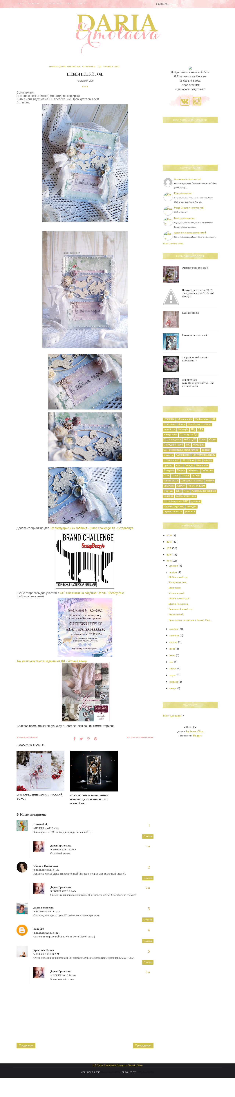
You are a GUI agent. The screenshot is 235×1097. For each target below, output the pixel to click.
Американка (182, 455)
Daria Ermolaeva (110, 1072)
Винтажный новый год (180, 609)
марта (172, 675)
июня (172, 655)
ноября (173, 572)
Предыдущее (143, 1045)
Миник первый (176, 593)
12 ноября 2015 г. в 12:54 (46, 933)
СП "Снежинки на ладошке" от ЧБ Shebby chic (91, 593)
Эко (199, 460)
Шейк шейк (174, 588)
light (178, 491)
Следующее (26, 1045)
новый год (169, 429)
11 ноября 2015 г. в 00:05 (63, 850)
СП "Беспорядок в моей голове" (181, 450)
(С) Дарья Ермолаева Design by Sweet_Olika (117, 1065)
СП (213, 419)
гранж (175, 475)
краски (185, 475)
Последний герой (173, 444)
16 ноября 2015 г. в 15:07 (46, 954)
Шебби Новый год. (178, 604)
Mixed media (184, 419)
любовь (196, 475)
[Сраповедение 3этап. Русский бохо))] (40, 771)
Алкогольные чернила (203, 491)
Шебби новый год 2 (179, 598)
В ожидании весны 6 (194, 335)
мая (171, 662)
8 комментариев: (27, 737)
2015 (169, 561)
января (173, 688)
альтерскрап (170, 434)
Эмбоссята (207, 470)
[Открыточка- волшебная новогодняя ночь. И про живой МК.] (94, 771)
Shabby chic (111, 66)
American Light (196, 485)
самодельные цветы (192, 480)
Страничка (170, 424)
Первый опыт (171, 460)
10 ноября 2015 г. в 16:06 (46, 870)
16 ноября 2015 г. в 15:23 (63, 975)
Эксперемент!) (176, 614)
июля (172, 649)
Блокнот (168, 496)
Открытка (88, 66)
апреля (173, 669)
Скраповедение (172, 439)
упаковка (190, 511)
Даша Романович (43, 907)
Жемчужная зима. (178, 582)
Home (20, 3)
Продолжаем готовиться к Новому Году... (190, 620)
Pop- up (168, 491)
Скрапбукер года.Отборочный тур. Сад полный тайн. (198, 382)
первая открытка (173, 511)
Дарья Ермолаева (60, 845)
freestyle (183, 429)
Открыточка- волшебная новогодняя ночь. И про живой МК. (89, 799)
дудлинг (195, 501)
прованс (168, 465)
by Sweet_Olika (194, 731)
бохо (166, 475)
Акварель (169, 470)
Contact (83, 3)
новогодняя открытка (64, 66)
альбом (208, 460)
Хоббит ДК (190, 439)
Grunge (189, 465)
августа (173, 642)
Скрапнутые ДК (188, 434)
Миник (181, 470)
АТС (186, 491)
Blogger (197, 736)
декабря (173, 566)
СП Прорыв (188, 460)
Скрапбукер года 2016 (176, 501)
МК (188, 444)
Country (168, 455)
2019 (169, 535)
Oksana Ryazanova (45, 866)
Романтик (193, 470)
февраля (173, 682)
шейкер (209, 480)
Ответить (148, 836)
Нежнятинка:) (190, 312)
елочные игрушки (174, 506)
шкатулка (169, 485)
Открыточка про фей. (195, 267)
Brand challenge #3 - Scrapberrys (111, 528)
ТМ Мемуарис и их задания (68, 528)
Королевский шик (186, 496)
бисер (181, 424)
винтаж (206, 450)
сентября (174, 636)
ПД (99, 66)
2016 (169, 555)
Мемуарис (198, 444)
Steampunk (202, 465)
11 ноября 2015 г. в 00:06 (63, 891)
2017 (169, 548)
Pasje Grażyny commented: (189, 208)
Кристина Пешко (43, 950)
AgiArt (181, 485)
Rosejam (38, 929)
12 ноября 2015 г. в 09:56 (46, 912)
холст (179, 465)
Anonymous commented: (187, 179)
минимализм (171, 480)
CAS (200, 429)
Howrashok (40, 824)
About (69, 3)
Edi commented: (183, 193)
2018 (169, 542)
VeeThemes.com (145, 1072)
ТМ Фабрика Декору (203, 455)
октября (173, 629)
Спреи (212, 439)
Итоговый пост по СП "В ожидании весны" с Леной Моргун (198, 293)
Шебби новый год (178, 577)
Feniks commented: (184, 218)
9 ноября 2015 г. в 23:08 (46, 828)
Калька (202, 439)
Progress (33, 3)
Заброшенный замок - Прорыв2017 (195, 359)
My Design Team (53, 3)
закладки (191, 506)
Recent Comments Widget (173, 243)
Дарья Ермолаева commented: (190, 233)
